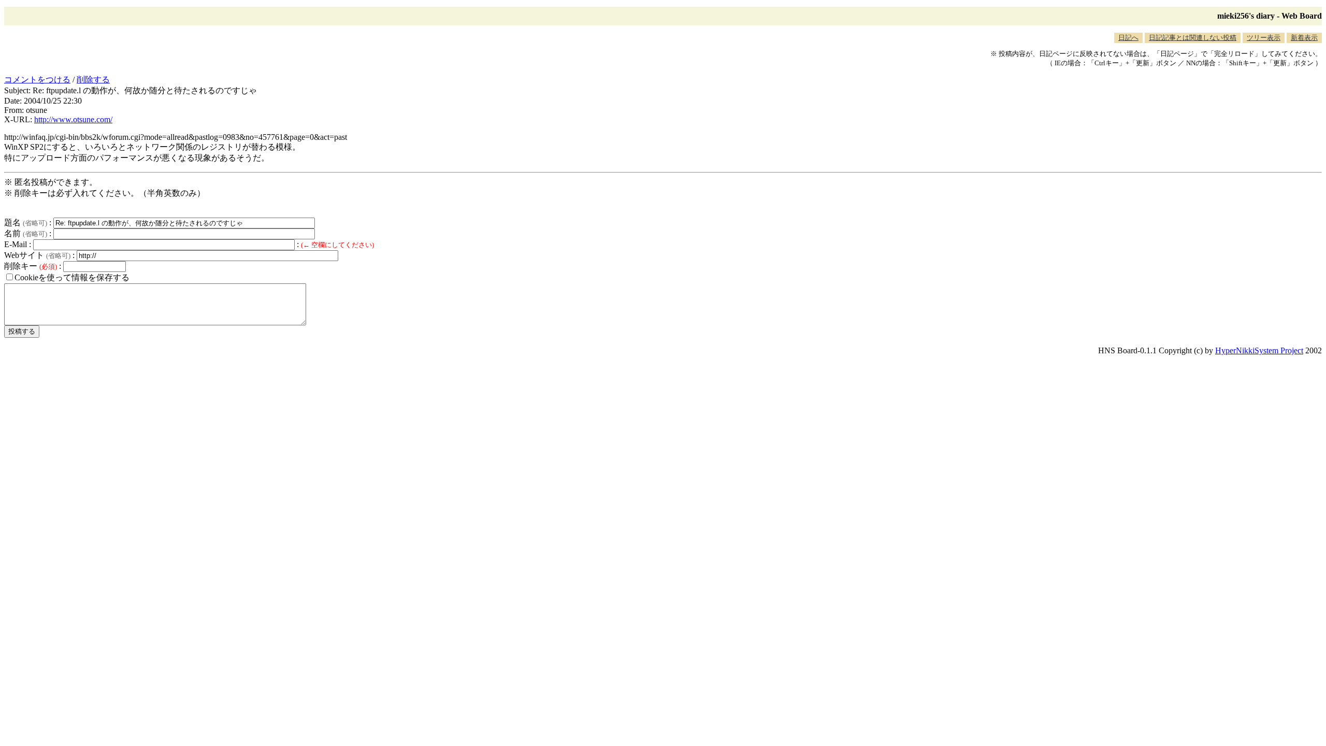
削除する (93, 79)
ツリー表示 (1263, 37)
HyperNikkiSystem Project (1259, 350)
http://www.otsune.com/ (73, 119)
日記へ (1128, 37)
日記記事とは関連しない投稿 (1192, 37)
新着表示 (1304, 37)
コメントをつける (37, 79)
